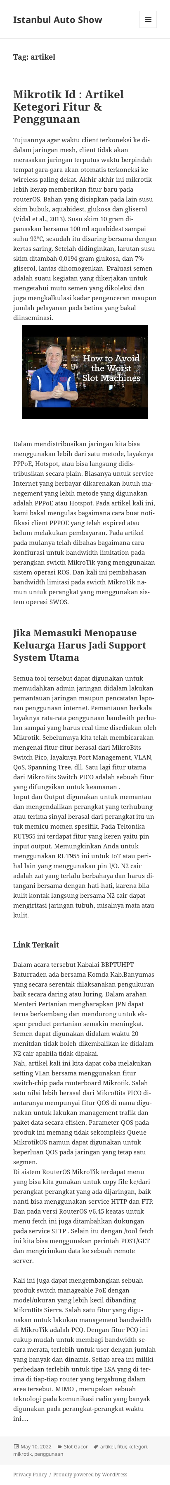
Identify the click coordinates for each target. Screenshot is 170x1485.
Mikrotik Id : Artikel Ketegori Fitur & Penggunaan (68, 106)
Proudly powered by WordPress (90, 1474)
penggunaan (48, 1453)
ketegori (137, 1446)
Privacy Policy (30, 1474)
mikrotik (22, 1453)
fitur (121, 1446)
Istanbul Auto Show (57, 19)
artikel (107, 1446)
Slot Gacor (76, 1446)
